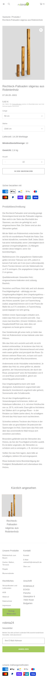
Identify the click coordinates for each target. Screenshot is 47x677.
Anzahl (5, 157)
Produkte (16, 17)
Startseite (6, 17)
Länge (4, 111)
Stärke (4, 123)
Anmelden (23, 649)
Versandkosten (17, 104)
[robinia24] (23, 4)
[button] (3, 4)
